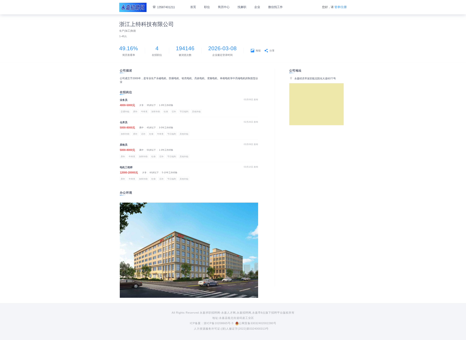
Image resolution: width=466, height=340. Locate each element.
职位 (207, 7)
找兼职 (242, 7)
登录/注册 (340, 7)
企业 (257, 7)
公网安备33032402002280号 (257, 323)
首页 (193, 7)
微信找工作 (275, 7)
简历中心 (224, 7)
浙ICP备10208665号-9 (218, 323)
